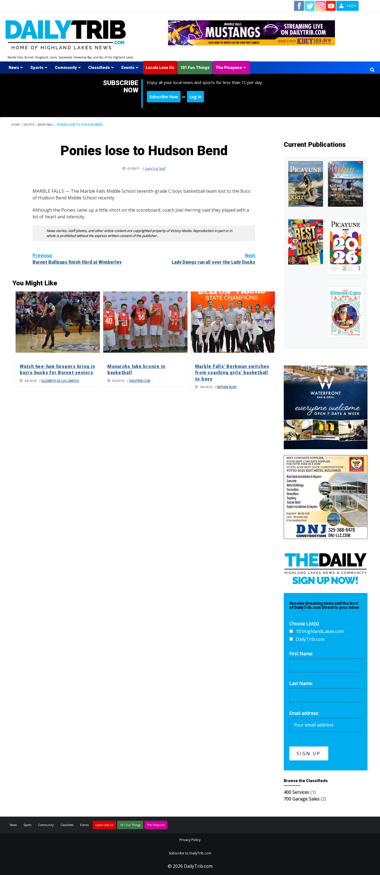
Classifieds (99, 67)
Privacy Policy (190, 839)
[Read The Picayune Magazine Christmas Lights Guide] (345, 312)
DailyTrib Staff (155, 168)
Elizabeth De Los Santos (60, 381)
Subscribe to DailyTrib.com (190, 853)
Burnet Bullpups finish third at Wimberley (77, 259)
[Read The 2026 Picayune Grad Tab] (345, 247)
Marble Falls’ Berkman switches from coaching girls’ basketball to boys (232, 373)
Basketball (45, 125)
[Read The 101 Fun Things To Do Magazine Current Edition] (345, 184)
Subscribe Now (163, 96)
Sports (36, 67)
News (14, 67)
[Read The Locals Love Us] (306, 242)
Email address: (304, 713)
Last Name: (301, 683)
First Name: (301, 654)
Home (15, 125)
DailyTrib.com (139, 381)
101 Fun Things (194, 67)
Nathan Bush (227, 387)
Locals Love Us (160, 67)
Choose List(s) (304, 624)
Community (66, 67)
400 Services (296, 792)
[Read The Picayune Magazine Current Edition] (306, 184)
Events (127, 67)
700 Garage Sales (302, 799)
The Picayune (229, 67)
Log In (195, 96)
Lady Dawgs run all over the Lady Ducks (213, 259)
